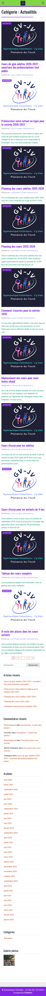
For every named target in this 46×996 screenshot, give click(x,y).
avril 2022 (8, 905)
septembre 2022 (11, 881)
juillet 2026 (8, 785)
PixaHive (28, 993)
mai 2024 (8, 823)
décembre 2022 (10, 867)
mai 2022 (8, 900)
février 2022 (9, 915)
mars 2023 (8, 857)
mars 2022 (8, 910)
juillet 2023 (8, 842)
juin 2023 (7, 847)
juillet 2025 (8, 794)
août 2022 (8, 886)
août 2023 (8, 838)
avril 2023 (8, 852)
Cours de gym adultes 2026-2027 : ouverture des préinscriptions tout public (20, 67)
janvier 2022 (9, 920)
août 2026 (8, 780)
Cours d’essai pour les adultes (17, 445)
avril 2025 (8, 804)
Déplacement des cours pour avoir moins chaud (20, 379)
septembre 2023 (11, 833)
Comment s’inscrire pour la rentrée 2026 (20, 312)
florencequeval (27, 75)
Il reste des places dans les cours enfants (19, 633)
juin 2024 (7, 818)
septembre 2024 (11, 809)
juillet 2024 (8, 813)
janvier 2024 (9, 828)
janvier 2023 (9, 862)
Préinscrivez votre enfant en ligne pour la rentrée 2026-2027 (22, 122)
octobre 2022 (9, 876)
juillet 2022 (8, 891)
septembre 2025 (11, 789)
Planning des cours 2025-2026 (18, 246)
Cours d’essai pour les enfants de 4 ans (22, 509)
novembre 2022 (10, 871)
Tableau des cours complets (16, 573)
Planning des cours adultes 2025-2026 (22, 188)
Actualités (7, 23)
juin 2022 (7, 895)
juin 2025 (7, 799)
